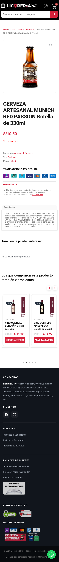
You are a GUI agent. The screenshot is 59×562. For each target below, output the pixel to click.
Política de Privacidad (13, 440)
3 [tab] (29, 362)
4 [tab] (32, 362)
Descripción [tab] (9, 207)
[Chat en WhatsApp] (51, 554)
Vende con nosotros (13, 477)
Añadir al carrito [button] (15, 340)
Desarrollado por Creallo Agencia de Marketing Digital (29, 557)
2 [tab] (26, 362)
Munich (14, 161)
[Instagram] (14, 414)
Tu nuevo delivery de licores (16, 466)
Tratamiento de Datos (13, 445)
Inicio (5, 30)
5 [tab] (35, 362)
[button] (51, 45)
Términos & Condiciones (14, 435)
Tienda (12, 30)
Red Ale (12, 157)
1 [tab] (23, 362)
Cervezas (20, 30)
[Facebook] (6, 414)
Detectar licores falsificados (16, 472)
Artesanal (30, 30)
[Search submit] (54, 14)
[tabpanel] (15, 320)
